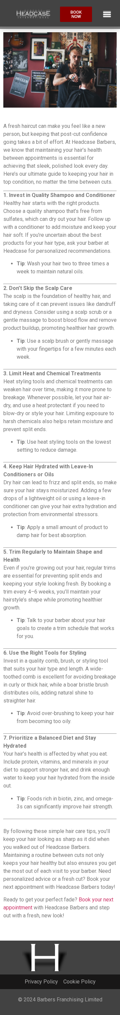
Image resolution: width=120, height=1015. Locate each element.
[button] (106, 14)
